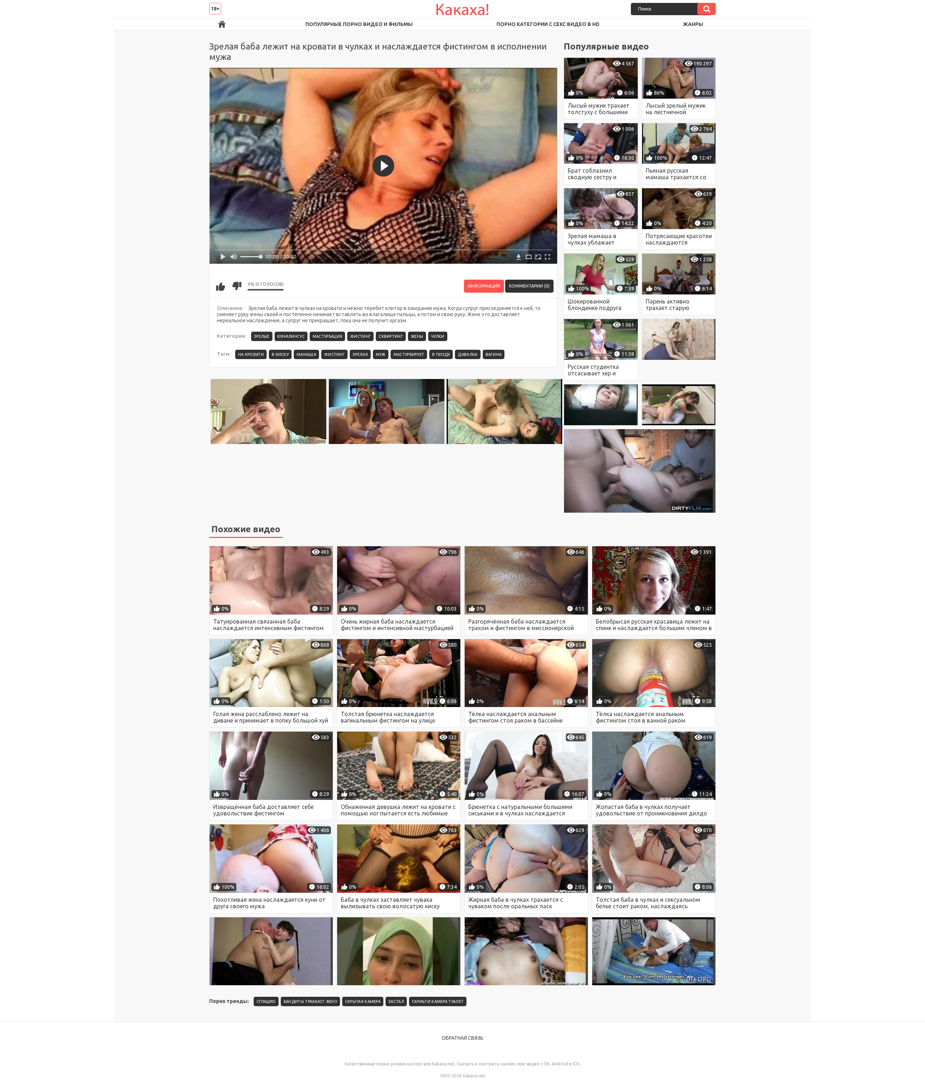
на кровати (251, 354)
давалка (467, 354)
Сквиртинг (391, 336)
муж (381, 354)
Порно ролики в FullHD (222, 24)
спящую (266, 1001)
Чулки (437, 336)
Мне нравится (220, 286)
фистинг (334, 354)
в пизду (441, 354)
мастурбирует (409, 354)
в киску (280, 354)
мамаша (306, 354)
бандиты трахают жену (310, 1001)
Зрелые (262, 336)
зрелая (360, 354)
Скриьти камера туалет (438, 1001)
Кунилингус (291, 336)
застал (396, 1001)
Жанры (693, 24)
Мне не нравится (236, 286)
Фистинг (360, 336)
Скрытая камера (362, 1001)
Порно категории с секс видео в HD (547, 24)
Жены (417, 336)
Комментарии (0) (529, 286)
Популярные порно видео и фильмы (359, 24)
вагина (494, 354)
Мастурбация (327, 336)
